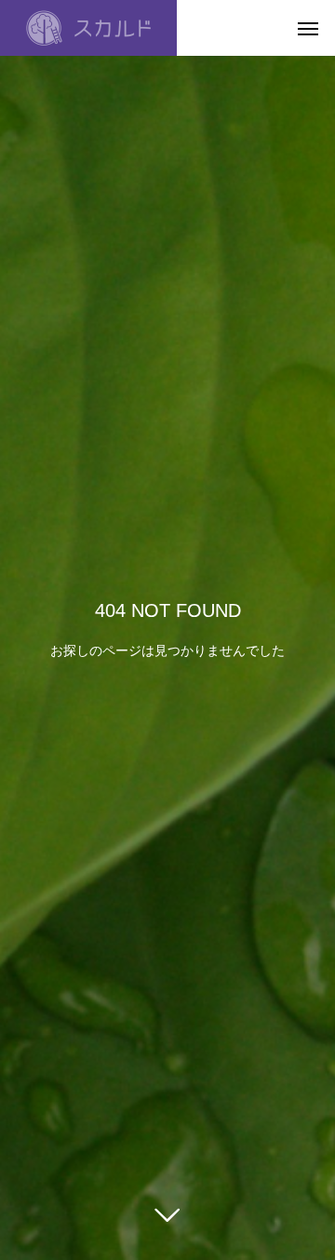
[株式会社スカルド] (88, 28)
